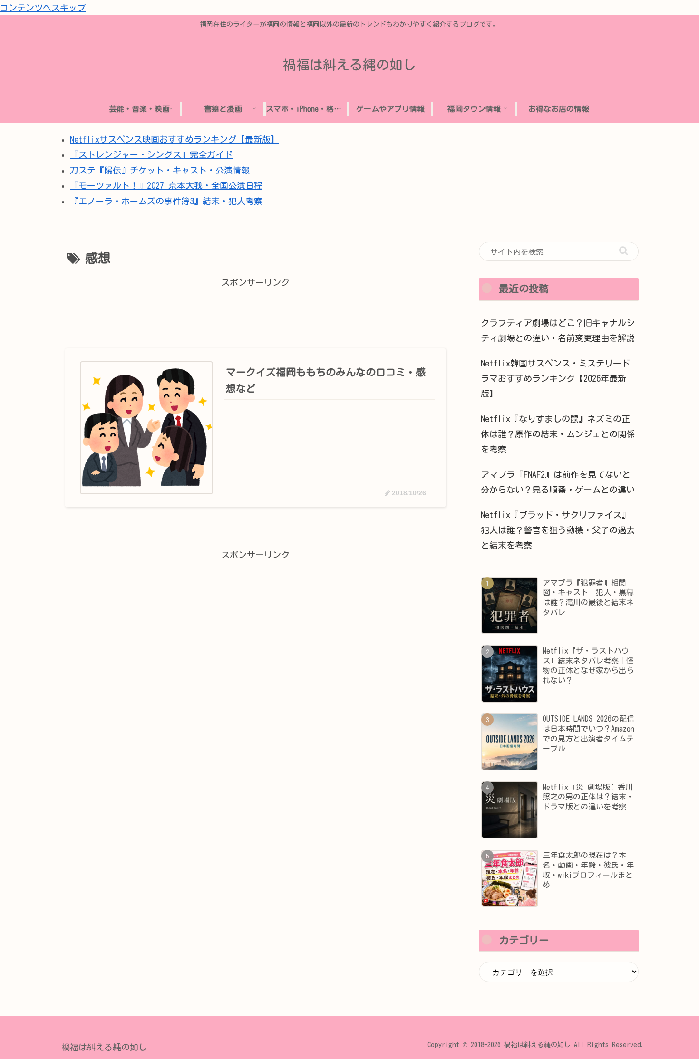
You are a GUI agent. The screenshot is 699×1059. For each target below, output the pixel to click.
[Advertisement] (255, 311)
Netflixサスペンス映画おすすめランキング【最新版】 (174, 139)
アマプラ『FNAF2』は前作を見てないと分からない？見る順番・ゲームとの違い (558, 482)
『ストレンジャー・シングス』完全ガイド (151, 154)
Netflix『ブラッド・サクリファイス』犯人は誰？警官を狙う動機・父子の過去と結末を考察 (558, 530)
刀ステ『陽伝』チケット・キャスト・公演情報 (160, 170)
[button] (623, 250)
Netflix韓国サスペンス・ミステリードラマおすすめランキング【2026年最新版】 (555, 378)
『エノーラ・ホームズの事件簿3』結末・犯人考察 (166, 201)
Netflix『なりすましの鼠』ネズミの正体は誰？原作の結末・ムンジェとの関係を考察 (558, 434)
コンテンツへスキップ (43, 7)
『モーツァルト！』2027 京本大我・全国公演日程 (166, 185)
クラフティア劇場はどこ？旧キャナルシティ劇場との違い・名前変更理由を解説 (558, 330)
